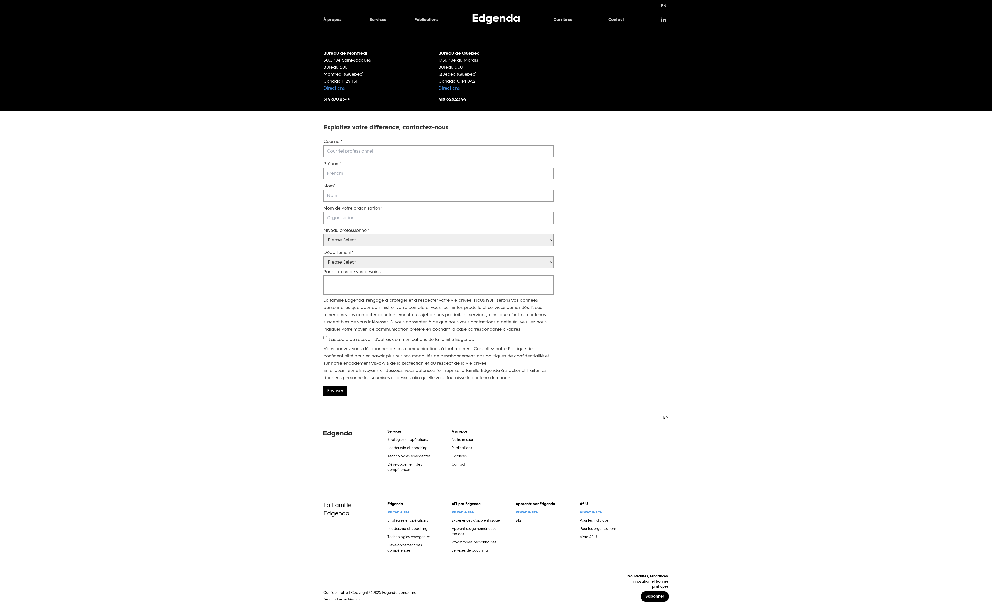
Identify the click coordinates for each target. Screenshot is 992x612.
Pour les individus (594, 520)
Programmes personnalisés (474, 542)
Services (378, 20)
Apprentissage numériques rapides (474, 531)
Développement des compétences (405, 467)
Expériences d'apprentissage (476, 520)
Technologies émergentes (409, 456)
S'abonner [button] (654, 596)
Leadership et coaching (408, 448)
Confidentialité (335, 593)
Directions (334, 88)
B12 (518, 520)
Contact (616, 20)
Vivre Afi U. (589, 537)
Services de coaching (470, 550)
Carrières (563, 20)
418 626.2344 (452, 99)
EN (664, 6)
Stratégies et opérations (408, 440)
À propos (332, 20)
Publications (426, 20)
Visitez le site (398, 512)
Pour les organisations (598, 529)
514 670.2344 (337, 99)
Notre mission (463, 440)
